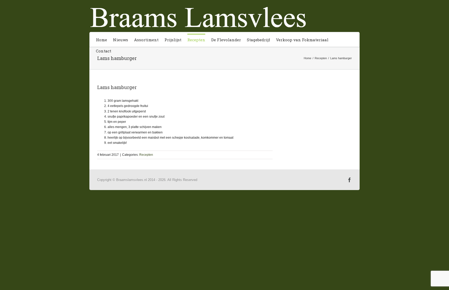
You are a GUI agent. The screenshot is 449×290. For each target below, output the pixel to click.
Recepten (146, 155)
